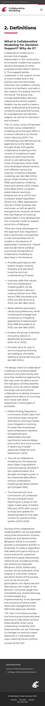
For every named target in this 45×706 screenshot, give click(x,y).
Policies (22, 700)
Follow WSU (22, 702)
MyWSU (31, 700)
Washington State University (15, 2)
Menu (41, 9)
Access (14, 700)
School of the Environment (19, 669)
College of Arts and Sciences (21, 672)
